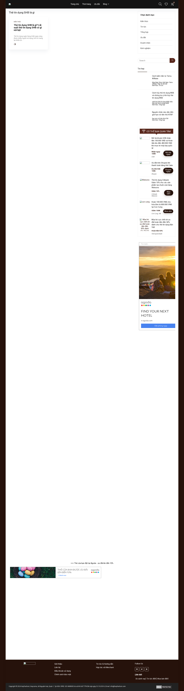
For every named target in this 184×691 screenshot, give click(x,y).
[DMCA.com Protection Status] (163, 686)
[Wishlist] (166, 4)
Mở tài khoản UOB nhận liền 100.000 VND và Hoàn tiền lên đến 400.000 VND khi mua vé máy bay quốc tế (162, 143)
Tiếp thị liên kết (162, 84)
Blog (105, 4)
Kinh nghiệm (145, 48)
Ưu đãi (97, 4)
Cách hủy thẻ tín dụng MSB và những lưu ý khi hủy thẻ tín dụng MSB (163, 95)
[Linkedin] (147, 669)
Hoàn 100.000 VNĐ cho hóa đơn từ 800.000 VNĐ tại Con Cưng (162, 204)
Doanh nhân (145, 43)
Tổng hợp (144, 32)
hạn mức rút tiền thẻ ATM (160, 118)
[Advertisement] (156, 428)
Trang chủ (75, 4)
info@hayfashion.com (118, 686)
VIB (160, 213)
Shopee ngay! (168, 170)
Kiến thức (144, 21)
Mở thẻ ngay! (168, 153)
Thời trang (86, 4)
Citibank (154, 194)
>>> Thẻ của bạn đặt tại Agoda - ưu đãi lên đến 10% (92, 563)
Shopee (154, 174)
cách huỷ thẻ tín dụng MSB (160, 102)
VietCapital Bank (157, 234)
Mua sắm (168, 193)
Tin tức (143, 27)
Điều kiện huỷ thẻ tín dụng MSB (162, 102)
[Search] (172, 60)
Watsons (154, 196)
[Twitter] (142, 669)
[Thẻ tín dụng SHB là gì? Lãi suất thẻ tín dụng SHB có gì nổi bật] (28, 33)
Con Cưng (155, 213)
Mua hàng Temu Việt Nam (160, 82)
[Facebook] (137, 669)
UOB (153, 157)
